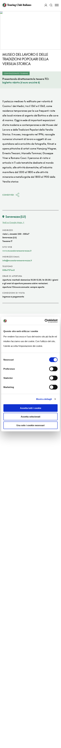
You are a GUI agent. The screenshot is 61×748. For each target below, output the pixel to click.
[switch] (53, 368)
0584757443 (8, 270)
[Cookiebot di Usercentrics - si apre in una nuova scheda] (45, 321)
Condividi (8, 195)
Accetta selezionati (30, 416)
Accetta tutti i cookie (30, 408)
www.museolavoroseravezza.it (16, 250)
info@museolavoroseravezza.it (17, 260)
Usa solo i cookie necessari (30, 425)
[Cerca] (51, 5)
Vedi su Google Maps (12, 222)
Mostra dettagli (44, 399)
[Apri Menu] (57, 5)
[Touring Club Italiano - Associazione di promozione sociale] (16, 5)
